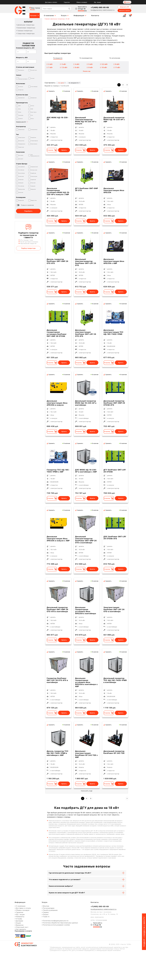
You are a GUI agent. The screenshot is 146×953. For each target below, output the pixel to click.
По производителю (86, 58)
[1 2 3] (58, 317)
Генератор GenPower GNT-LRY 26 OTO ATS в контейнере (57, 680)
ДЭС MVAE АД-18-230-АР (57, 119)
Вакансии (19, 925)
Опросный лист (22, 927)
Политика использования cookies (56, 925)
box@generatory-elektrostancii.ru (102, 10)
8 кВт (77, 67)
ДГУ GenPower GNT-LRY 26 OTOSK (115, 471)
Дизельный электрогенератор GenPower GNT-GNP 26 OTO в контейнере (86, 540)
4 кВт (77, 64)
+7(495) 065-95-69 (100, 7)
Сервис (46, 912)
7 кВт (50, 67)
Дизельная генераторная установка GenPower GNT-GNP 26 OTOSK (57, 333)
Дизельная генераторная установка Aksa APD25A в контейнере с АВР (86, 682)
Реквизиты (20, 916)
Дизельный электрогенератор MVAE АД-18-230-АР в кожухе (85, 121)
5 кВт (90, 64)
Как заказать (21, 929)
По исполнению (115, 58)
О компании (49, 15)
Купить (64, 150)
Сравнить (52, 91)
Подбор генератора (28, 248)
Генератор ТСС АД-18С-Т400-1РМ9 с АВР (58, 471)
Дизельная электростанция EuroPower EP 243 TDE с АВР (86, 754)
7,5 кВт (64, 67)
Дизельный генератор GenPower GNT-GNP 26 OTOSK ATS (114, 403)
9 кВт (90, 67)
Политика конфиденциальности (55, 920)
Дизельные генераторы (25, 25)
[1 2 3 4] (115, 317)
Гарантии (67, 2)
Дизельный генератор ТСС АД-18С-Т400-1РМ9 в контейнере (115, 680)
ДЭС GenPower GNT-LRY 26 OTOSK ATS (115, 538)
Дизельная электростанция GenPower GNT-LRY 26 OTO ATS (85, 333)
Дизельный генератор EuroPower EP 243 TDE (114, 752)
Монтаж (46, 906)
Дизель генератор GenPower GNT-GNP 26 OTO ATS (57, 261)
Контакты (95, 15)
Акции (18, 923)
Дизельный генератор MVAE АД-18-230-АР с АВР (114, 120)
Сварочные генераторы (26, 33)
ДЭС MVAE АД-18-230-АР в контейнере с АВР (86, 471)
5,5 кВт (105, 64)
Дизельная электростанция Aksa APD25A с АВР (114, 261)
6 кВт (117, 64)
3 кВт (64, 64)
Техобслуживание (50, 910)
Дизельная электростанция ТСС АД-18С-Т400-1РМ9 (113, 332)
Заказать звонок (124, 10)
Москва (32, 9)
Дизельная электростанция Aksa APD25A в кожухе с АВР (58, 539)
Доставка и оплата (51, 2)
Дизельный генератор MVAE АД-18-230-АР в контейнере (85, 403)
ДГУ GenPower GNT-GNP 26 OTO (86, 189)
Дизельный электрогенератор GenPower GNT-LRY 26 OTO (85, 262)
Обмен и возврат (81, 2)
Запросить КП (124, 7)
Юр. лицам (97, 2)
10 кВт (104, 67)
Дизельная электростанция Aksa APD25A (114, 190)
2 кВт (50, 64)
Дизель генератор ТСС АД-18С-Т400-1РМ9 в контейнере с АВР (57, 753)
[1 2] (115, 104)
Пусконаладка (48, 908)
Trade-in (46, 916)
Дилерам (19, 921)
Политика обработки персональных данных (60, 923)
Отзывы (19, 919)
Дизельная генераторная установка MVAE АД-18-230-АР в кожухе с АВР (58, 191)
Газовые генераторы (24, 30)
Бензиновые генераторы (26, 28)
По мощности (57, 58)
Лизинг (46, 914)
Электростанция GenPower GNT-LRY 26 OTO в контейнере (114, 609)
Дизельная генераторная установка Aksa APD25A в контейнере (85, 610)
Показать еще (86, 71)
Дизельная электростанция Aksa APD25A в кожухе (57, 403)
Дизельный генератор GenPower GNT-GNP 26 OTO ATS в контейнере (57, 609)
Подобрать (28, 211)
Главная (47, 19)
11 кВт (117, 67)
